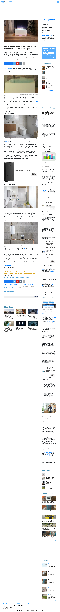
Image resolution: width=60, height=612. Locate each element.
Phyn (24, 248)
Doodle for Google (45, 111)
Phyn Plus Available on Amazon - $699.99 (15, 265)
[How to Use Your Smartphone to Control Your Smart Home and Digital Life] (9, 323)
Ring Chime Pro (46, 115)
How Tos (33, 1)
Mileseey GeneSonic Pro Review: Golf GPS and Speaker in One (48, 529)
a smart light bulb (52, 185)
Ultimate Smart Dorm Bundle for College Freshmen (49, 482)
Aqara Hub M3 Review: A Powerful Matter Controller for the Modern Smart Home (48, 502)
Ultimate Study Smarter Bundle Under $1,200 (50, 478)
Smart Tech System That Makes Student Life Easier (50, 474)
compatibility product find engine (47, 452)
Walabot (50, 111)
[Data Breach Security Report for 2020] (21, 323)
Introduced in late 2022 (45, 216)
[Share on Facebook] (8, 63)
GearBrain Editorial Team (9, 59)
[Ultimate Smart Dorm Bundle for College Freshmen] (43, 483)
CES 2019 (7, 141)
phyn (22, 284)
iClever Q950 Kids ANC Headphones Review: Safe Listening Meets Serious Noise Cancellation (48, 537)
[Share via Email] (20, 63)
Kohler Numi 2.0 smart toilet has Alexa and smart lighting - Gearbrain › (18, 271)
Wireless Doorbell (48, 114)
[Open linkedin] (22, 605)
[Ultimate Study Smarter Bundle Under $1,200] (43, 478)
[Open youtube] (19, 605)
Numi (12, 143)
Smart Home (6, 327)
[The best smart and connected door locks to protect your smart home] (43, 68)
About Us (43, 1)
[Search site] (58, 2)
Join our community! (47, 35)
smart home (10, 284)
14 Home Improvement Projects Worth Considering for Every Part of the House (51, 590)
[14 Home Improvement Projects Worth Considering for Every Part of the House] (44, 589)
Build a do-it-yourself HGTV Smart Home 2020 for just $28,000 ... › (18, 270)
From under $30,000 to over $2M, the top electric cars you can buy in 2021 (9, 317)
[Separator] (24, 63)
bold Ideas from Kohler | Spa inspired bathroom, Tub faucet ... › (17, 277)
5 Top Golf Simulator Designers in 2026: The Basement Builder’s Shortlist (52, 596)
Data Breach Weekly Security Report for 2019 (32, 329)
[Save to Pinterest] (17, 63)
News (37, 1)
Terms (43, 610)
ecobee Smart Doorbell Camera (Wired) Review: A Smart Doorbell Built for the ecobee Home (50, 72)
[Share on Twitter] (14, 63)
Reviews (26, 1)
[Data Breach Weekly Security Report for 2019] (33, 323)
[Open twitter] (14, 605)
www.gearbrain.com (44, 313)
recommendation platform (48, 26)
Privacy (40, 610)
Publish (35, 296)
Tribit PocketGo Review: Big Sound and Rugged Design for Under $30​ (48, 521)
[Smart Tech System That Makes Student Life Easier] (43, 474)
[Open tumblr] (21, 605)
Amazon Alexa (35, 101)
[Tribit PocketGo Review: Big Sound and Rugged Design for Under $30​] (49, 516)
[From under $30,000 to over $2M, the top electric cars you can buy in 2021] (9, 311)
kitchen (18, 284)
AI (46, 344)
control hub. (49, 283)
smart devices (53, 317)
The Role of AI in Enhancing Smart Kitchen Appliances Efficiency (21, 317)
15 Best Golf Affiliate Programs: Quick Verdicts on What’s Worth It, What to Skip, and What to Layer (50, 487)
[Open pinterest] (18, 605)
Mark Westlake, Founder (51, 572)
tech (28, 284)
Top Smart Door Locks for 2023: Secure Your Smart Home (50, 67)
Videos (40, 1)
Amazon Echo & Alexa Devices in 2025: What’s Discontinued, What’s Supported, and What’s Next (51, 77)
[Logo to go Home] (7, 1)
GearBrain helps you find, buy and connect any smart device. (51, 567)
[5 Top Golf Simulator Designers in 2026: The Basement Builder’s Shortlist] (44, 596)
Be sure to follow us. (47, 464)
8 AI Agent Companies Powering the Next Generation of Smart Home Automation (50, 82)
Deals (30, 1)
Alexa (27, 141)
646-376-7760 (6, 606)
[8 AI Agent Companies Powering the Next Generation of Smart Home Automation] (43, 82)
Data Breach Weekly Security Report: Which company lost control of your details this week (32, 318)
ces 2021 (25, 284)
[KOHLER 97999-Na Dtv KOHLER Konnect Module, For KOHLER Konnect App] (20, 171)
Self (29, 315)
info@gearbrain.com (7, 604)
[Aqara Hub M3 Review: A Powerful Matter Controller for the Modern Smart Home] (49, 498)
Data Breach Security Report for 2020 (20, 329)
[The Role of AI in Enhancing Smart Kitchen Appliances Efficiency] (21, 311)
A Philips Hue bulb (45, 190)
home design (32, 284)
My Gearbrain (16, 1)
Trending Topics (48, 108)
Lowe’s (53, 386)
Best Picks (21, 1)
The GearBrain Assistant (50, 321)
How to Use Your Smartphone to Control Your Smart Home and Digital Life (8, 330)
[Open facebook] (16, 605)
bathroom (15, 284)
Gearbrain (51, 587)
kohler (5, 284)
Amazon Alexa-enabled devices (47, 455)
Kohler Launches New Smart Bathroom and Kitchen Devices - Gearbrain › (19, 273)
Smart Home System (48, 112)
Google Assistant (9, 102)
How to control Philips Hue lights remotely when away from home (50, 86)
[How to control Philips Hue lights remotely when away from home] (43, 87)
